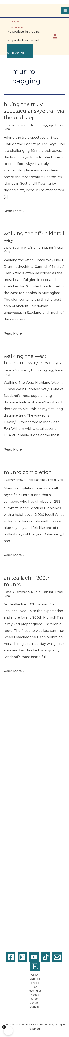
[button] (63, 36)
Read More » (14, 211)
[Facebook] (10, 957)
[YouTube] (34, 957)
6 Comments (13, 479)
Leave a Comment (16, 125)
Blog (34, 986)
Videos (34, 994)
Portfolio (34, 982)
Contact (34, 1002)
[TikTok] (45, 957)
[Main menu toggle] (65, 10)
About (34, 974)
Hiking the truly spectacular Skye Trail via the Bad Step (34, 110)
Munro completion (28, 472)
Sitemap (34, 1006)
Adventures (34, 990)
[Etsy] (35, 966)
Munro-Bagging (42, 125)
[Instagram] (22, 957)
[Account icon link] (55, 36)
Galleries (34, 978)
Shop (34, 998)
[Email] (57, 957)
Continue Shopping (20, 51)
